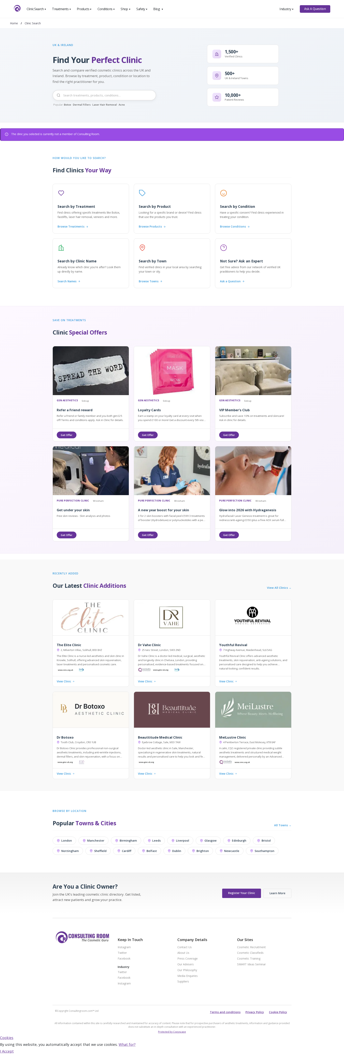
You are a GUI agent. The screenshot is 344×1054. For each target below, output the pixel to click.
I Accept (7, 1051)
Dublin (176, 851)
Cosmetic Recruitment (251, 947)
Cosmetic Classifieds (250, 953)
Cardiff (126, 851)
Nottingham (70, 851)
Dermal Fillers (82, 104)
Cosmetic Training (248, 958)
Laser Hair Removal (104, 104)
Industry (287, 9)
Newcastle (231, 851)
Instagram (124, 947)
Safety (142, 9)
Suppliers (183, 981)
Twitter (122, 953)
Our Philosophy (187, 970)
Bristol (266, 840)
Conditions (106, 9)
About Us (183, 953)
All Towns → (282, 825)
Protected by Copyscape (172, 1031)
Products (84, 9)
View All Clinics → (279, 588)
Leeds (156, 840)
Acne (122, 104)
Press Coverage (187, 958)
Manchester (95, 840)
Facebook (124, 958)
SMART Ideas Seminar (251, 964)
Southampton (264, 851)
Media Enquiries (187, 976)
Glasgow (210, 840)
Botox (67, 104)
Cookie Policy (278, 1012)
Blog (158, 9)
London (66, 840)
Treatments (61, 9)
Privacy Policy (254, 1012)
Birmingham (128, 840)
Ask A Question (315, 9)
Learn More (277, 893)
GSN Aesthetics (67, 400)
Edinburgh (239, 840)
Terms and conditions (225, 1012)
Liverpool (182, 840)
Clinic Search (36, 9)
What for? (127, 1044)
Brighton (202, 851)
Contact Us (184, 947)
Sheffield (100, 851)
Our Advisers (185, 964)
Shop (126, 9)
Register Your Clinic (241, 893)
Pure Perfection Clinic (73, 500)
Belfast (152, 851)
